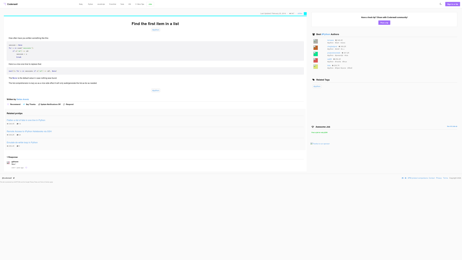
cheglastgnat (332, 46)
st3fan (300, 13)
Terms (445, 178)
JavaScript (101, 4)
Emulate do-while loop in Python (22, 142)
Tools (122, 4)
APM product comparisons (418, 178)
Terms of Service (45, 182)
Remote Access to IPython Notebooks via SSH (29, 131)
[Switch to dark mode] (441, 4)
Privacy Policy (34, 182)
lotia (328, 65)
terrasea (330, 40)
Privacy (439, 178)
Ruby (81, 4)
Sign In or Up (452, 4)
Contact (432, 178)
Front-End (112, 4)
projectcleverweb (333, 53)
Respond (70, 104)
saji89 (329, 59)
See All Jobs (451, 126)
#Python (326, 34)
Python (90, 4)
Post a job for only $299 (319, 132)
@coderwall (7, 178)
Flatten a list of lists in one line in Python (26, 120)
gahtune (15, 161)
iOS (129, 4)
